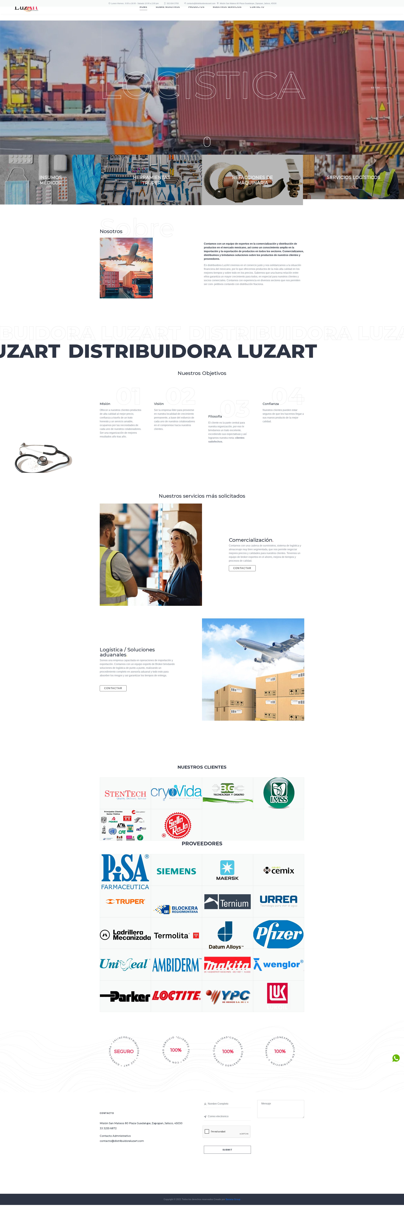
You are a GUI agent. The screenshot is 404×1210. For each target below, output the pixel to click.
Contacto (257, 7)
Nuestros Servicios (227, 7)
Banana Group (233, 1199)
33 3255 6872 (108, 1128)
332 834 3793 (173, 3)
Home (143, 7)
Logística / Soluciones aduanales (127, 652)
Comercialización (251, 540)
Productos (196, 7)
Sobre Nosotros (168, 7)
